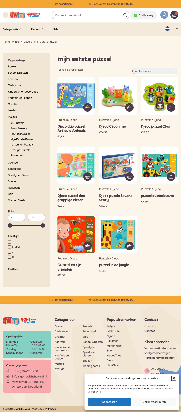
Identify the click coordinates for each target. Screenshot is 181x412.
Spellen (12, 181)
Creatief (13, 104)
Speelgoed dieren (19, 175)
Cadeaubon (15, 85)
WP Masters (50, 408)
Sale (10, 194)
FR (173, 54)
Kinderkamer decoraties (23, 91)
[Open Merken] (42, 29)
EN (173, 40)
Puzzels (27, 42)
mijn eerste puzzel (22, 139)
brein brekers (18, 128)
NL (173, 68)
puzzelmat (16, 155)
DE (173, 33)
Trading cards (16, 200)
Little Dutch (114, 331)
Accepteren (109, 402)
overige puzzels (20, 150)
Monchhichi (114, 346)
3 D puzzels (17, 123)
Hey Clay (112, 365)
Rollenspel (14, 188)
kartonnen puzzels (22, 144)
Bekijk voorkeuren (154, 402)
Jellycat (112, 326)
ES (173, 47)
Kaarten (13, 79)
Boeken (12, 66)
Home (6, 42)
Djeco (110, 360)
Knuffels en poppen (20, 98)
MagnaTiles (114, 355)
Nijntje (111, 336)
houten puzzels (20, 134)
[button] (174, 378)
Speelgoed (14, 169)
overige (13, 162)
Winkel (16, 42)
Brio (109, 350)
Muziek (12, 110)
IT (173, 61)
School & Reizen (18, 73)
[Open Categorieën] (20, 29)
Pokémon (112, 341)
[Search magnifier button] (125, 15)
